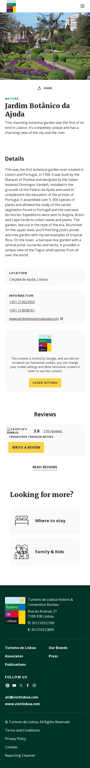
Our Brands (58, 647)
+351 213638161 (22, 310)
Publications (15, 664)
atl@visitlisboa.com (21, 697)
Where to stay (50, 520)
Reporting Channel (20, 755)
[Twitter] (20, 685)
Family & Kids (49, 551)
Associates (14, 656)
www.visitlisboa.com (22, 704)
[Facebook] (27, 685)
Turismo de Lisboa (20, 647)
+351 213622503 (22, 302)
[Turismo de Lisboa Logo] (11, 6)
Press (53, 656)
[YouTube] (14, 685)
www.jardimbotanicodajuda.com (34, 318)
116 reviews (53, 431)
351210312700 (43, 623)
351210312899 (42, 629)
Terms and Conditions (22, 730)
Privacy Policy (15, 738)
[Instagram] (34, 685)
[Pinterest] (7, 685)
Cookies (11, 747)
